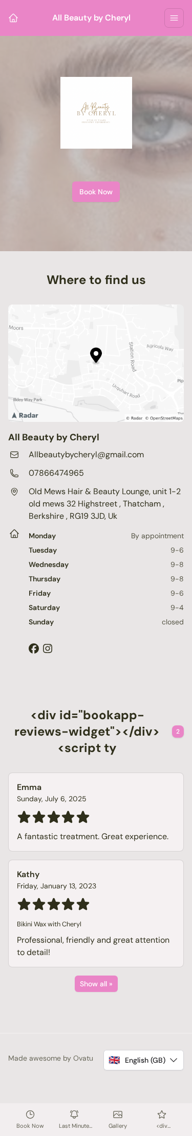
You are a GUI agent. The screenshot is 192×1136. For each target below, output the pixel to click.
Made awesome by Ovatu (50, 1058)
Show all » (96, 983)
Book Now (96, 191)
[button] (143, 1060)
